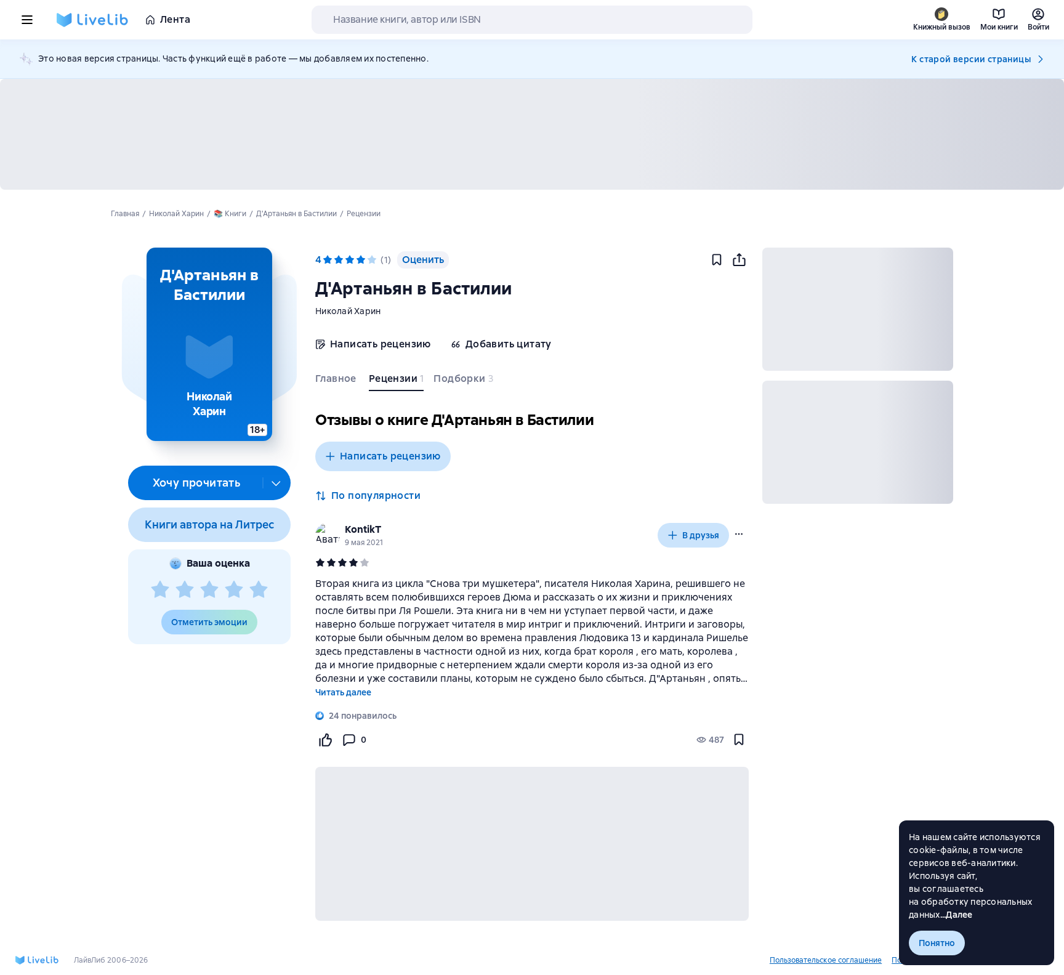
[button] (209, 344)
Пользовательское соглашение (826, 960)
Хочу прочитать (197, 482)
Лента (175, 19)
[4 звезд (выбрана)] (361, 260)
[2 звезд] (185, 590)
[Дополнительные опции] (276, 483)
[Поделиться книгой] (739, 260)
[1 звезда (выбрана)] (327, 260)
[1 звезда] (160, 590)
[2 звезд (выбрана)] (339, 260)
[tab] (337, 381)
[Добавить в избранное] (717, 260)
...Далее (956, 914)
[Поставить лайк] (325, 739)
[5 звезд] (258, 590)
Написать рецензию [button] (390, 456)
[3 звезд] (209, 590)
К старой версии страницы (971, 59)
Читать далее (343, 692)
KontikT (363, 529)
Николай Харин (348, 311)
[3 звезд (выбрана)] (350, 260)
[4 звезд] (234, 590)
